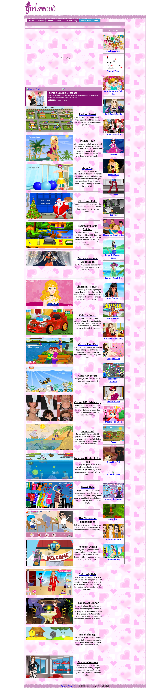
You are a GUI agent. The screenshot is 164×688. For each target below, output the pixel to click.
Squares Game (113, 71)
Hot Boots (113, 195)
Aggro (113, 442)
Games (41, 21)
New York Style (113, 402)
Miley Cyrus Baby (113, 539)
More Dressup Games (89, 21)
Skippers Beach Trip (113, 278)
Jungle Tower (113, 519)
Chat (59, 21)
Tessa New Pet (113, 462)
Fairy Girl (113, 154)
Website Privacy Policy (70, 686)
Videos (50, 21)
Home (31, 21)
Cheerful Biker (113, 560)
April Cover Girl (113, 318)
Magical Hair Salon (113, 422)
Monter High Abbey (113, 499)
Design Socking (113, 359)
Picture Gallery (71, 21)
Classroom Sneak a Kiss (113, 235)
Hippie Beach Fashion (113, 114)
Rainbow (113, 215)
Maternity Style (113, 474)
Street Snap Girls (113, 134)
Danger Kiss (113, 175)
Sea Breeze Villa (113, 51)
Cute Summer (113, 298)
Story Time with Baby (113, 339)
